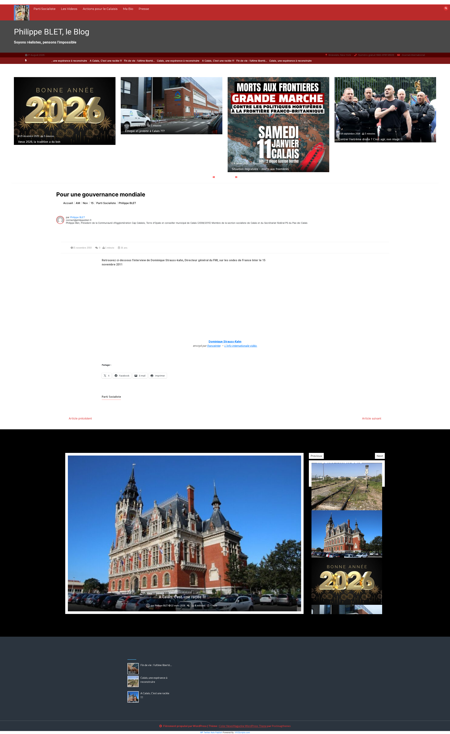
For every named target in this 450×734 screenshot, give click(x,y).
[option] (226, 60)
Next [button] (380, 456)
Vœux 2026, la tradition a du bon (182, 597)
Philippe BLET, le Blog (51, 31)
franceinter (213, 345)
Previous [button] (316, 456)
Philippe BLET (77, 217)
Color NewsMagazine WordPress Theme (243, 725)
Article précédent (80, 418)
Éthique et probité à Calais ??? (38, 131)
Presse (144, 9)
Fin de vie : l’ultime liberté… (226, 60)
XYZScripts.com (242, 732)
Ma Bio (128, 9)
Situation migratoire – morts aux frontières (153, 169)
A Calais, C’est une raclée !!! (192, 60)
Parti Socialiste (45, 9)
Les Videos (69, 9)
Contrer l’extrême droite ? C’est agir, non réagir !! (263, 139)
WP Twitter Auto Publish (211, 732)
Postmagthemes (281, 725)
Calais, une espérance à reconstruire (152, 60)
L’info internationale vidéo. (240, 345)
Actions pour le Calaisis (100, 9)
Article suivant (371, 418)
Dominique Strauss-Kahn (225, 341)
